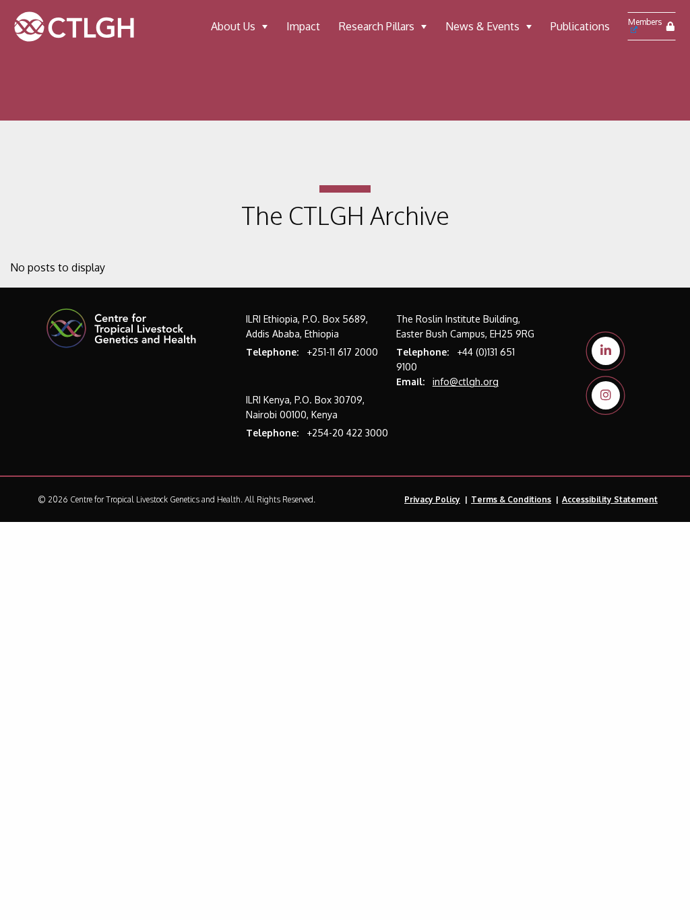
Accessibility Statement (610, 499)
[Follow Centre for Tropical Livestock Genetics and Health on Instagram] (606, 395)
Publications (580, 26)
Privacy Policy (432, 499)
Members (645, 22)
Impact (303, 26)
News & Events (482, 26)
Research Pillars (376, 26)
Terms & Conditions (511, 499)
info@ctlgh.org (466, 381)
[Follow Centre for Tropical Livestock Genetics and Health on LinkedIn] (606, 351)
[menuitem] (239, 26)
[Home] (89, 26)
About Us (233, 26)
